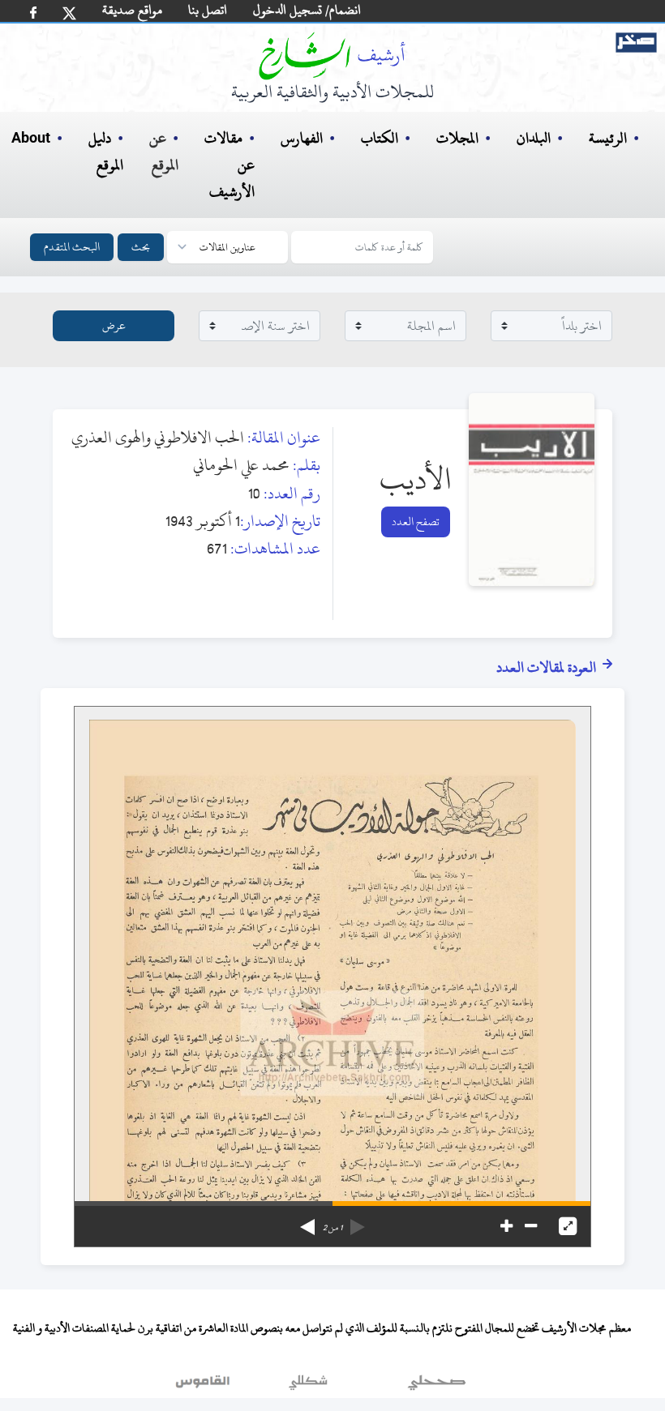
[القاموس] (204, 1386)
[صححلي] (436, 1386)
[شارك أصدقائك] (33, 12)
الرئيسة (608, 138)
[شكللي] (308, 1386)
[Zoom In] (506, 1226)
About (30, 138)
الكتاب (379, 138)
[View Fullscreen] (567, 1226)
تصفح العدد (416, 521)
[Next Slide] (307, 1221)
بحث (140, 247)
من (332, 1228)
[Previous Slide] (357, 1221)
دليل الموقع (105, 151)
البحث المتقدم (72, 247)
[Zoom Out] (531, 1226)
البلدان (534, 138)
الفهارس (302, 138)
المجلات (457, 138)
